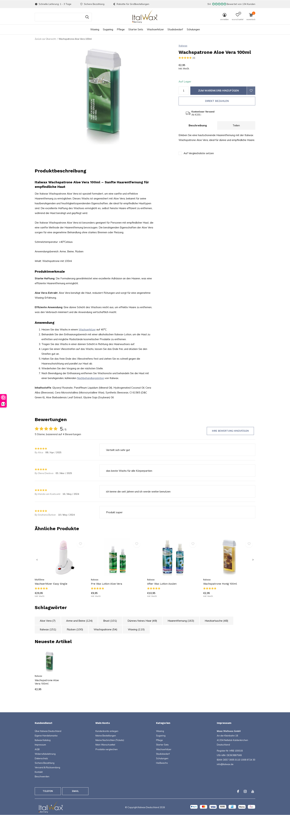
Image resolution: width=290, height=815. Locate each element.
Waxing (94, 29)
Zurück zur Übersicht (45, 39)
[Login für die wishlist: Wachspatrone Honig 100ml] (249, 544)
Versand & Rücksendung (47, 767)
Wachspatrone (105, 629)
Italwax (183, 45)
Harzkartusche (216, 620)
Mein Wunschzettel (105, 744)
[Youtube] (252, 791)
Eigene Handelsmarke (46, 735)
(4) (193, 57)
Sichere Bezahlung (44, 763)
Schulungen (193, 29)
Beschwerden (42, 776)
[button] (237, 17)
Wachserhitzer (155, 29)
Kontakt (39, 772)
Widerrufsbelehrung (45, 754)
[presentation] (37, 559)
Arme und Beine (79, 620)
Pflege (121, 29)
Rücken (75, 629)
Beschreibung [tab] (198, 125)
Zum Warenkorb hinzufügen (218, 90)
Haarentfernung (181, 620)
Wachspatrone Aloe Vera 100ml (47, 682)
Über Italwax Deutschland (48, 731)
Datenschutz (41, 758)
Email (75, 791)
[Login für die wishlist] (251, 90)
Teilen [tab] (236, 125)
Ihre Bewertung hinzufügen (230, 430)
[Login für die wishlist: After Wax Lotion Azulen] (193, 544)
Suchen (87, 17)
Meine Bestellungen (105, 735)
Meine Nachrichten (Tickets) (109, 740)
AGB (37, 749)
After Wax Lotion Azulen (162, 583)
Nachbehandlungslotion (90, 378)
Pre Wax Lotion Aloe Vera (106, 583)
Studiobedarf (175, 29)
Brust (110, 620)
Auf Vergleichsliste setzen (199, 153)
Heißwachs (162, 763)
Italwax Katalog (43, 740)
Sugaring (108, 29)
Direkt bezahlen (217, 101)
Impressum (40, 744)
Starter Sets (135, 29)
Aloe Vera (48, 620)
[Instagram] (245, 791)
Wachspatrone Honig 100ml (220, 583)
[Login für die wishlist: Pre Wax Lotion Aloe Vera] (136, 544)
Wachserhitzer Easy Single (51, 583)
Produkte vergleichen (106, 749)
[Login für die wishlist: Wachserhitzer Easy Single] (80, 544)
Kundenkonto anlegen (106, 731)
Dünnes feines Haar (142, 620)
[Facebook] (238, 791)
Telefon (48, 791)
